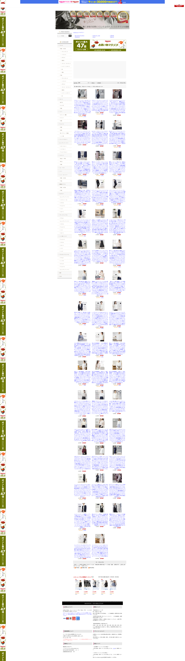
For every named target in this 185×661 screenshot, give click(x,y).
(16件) (102, 328)
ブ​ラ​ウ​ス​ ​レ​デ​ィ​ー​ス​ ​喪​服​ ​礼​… (78, 589)
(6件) (102, 386)
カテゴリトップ (75, 32)
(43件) (119, 266)
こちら (114, 648)
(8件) (85, 205)
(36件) (119, 294)
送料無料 (99, 82)
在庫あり (93, 82)
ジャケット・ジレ (96, 35)
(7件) (102, 205)
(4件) (85, 236)
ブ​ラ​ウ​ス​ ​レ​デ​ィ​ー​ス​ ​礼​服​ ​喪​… (104, 589)
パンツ (94, 36)
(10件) (84, 116)
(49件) (84, 295)
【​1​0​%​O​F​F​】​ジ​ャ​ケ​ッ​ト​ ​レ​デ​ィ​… (95, 589)
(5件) (120, 147)
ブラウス (112, 35)
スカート (112, 36)
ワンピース (77, 36)
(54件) (102, 175)
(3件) (102, 114)
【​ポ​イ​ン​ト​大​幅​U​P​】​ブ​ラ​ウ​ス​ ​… (113, 589)
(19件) (119, 175)
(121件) (84, 175)
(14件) (102, 297)
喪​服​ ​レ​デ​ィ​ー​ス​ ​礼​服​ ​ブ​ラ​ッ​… (87, 589)
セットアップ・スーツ (79, 35)
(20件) (84, 530)
